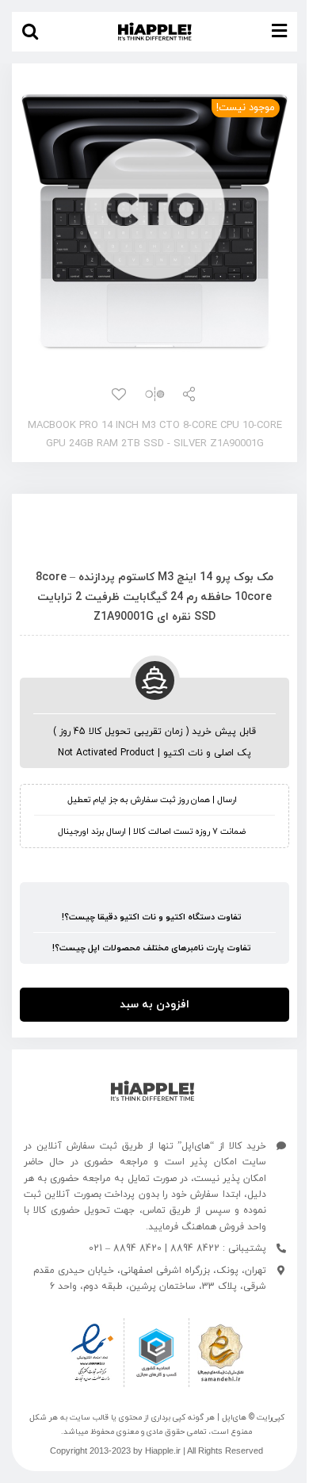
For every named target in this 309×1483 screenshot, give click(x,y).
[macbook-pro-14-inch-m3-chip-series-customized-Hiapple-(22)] (154, 220)
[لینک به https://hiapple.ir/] (152, 1091)
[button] (30, 32)
